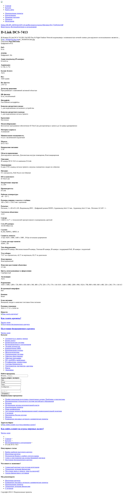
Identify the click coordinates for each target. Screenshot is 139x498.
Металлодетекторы (12, 352)
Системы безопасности (13, 364)
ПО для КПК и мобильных (15, 360)
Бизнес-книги (10, 340)
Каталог (8, 8)
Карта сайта (9, 10)
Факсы (7, 368)
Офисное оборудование (14, 356)
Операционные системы (14, 354)
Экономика (9, 370)
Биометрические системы (14, 342)
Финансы (8, 19)
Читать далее (5, 322)
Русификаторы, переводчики (16, 362)
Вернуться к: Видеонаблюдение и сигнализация (18, 27)
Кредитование (10, 15)
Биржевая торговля (12, 17)
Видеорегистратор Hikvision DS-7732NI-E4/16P (45, 25)
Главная (8, 6)
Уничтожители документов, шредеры (19, 366)
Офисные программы (13, 358)
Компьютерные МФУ (13, 348)
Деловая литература (12, 346)
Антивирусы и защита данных (16, 338)
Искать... (4, 376)
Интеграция (9, 21)
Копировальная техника (14, 350)
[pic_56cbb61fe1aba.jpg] (10, 39)
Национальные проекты (14, 13)
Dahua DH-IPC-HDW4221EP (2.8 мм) (14, 25)
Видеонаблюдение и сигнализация (18, 344)
